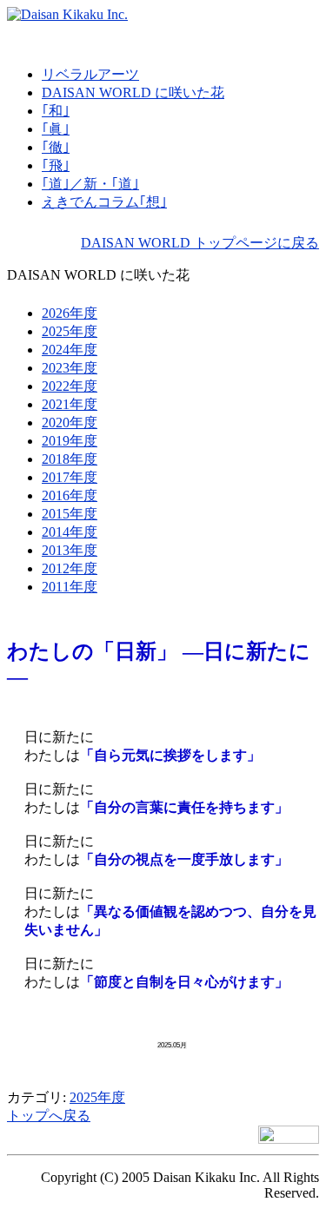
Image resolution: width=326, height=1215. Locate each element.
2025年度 (97, 1097)
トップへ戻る (48, 1115)
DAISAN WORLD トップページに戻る (200, 242)
